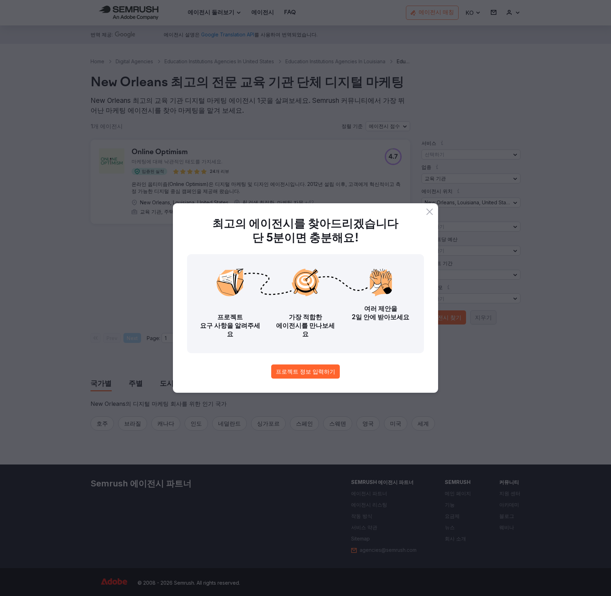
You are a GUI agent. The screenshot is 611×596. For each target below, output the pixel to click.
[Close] (429, 211)
